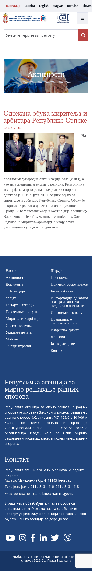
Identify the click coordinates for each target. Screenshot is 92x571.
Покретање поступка (22, 312)
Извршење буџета (65, 330)
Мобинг (12, 339)
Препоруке (59, 277)
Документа (14, 284)
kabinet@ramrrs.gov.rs (56, 493)
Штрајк (57, 271)
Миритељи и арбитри (23, 319)
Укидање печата (19, 332)
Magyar (58, 6)
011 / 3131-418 (67, 486)
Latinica (30, 6)
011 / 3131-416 (42, 486)
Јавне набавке (62, 291)
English (44, 6)
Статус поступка (19, 325)
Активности (15, 277)
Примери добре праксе (69, 284)
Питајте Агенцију (20, 305)
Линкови (58, 337)
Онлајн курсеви (18, 346)
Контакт (57, 351)
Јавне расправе (63, 344)
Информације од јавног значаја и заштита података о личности (69, 302)
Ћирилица (13, 6)
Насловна (13, 271)
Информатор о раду (66, 312)
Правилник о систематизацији (64, 321)
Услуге (11, 298)
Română (72, 6)
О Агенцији (15, 291)
